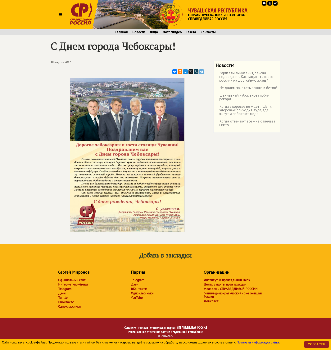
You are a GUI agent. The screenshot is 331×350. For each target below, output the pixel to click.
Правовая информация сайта (258, 342)
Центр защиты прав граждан (225, 284)
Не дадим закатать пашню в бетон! (246, 88)
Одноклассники (69, 306)
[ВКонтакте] (174, 71)
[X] (190, 71)
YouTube (137, 297)
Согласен (316, 344)
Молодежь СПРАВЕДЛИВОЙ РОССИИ (231, 288)
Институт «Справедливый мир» (227, 280)
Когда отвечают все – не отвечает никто (245, 123)
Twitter (63, 297)
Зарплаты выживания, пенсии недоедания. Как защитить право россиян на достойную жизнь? (244, 77)
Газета (191, 32)
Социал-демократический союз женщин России (233, 294)
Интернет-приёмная (73, 284)
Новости (138, 32)
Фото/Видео (172, 32)
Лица (154, 32)
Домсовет (211, 301)
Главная (121, 32)
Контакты (208, 32)
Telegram (64, 288)
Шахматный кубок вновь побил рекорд (242, 97)
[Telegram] (201, 71)
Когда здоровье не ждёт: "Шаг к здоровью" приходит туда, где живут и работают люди (243, 110)
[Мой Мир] (185, 71)
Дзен (62, 293)
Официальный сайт (72, 280)
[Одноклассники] (180, 71)
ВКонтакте (66, 302)
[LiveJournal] (196, 71)
